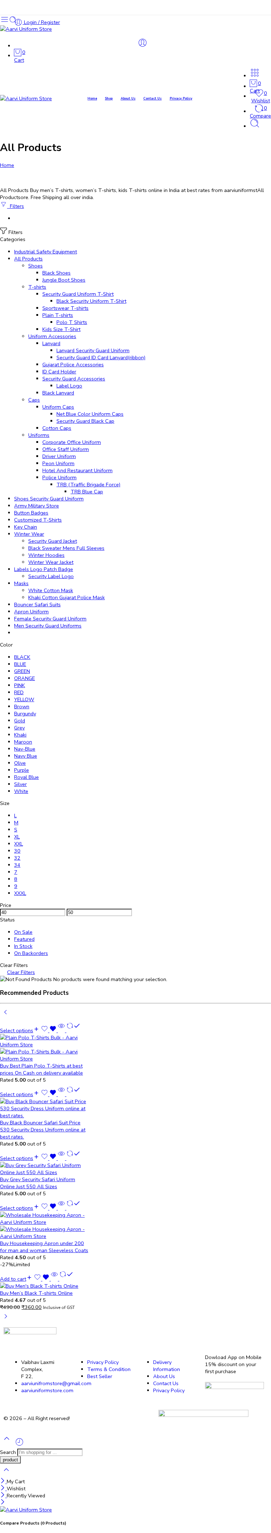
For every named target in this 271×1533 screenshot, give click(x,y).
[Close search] (6, 1474)
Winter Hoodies (46, 555)
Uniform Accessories (52, 336)
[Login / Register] (142, 43)
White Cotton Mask (50, 590)
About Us (128, 98)
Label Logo (69, 385)
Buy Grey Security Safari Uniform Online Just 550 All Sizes (37, 1183)
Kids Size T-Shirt (61, 329)
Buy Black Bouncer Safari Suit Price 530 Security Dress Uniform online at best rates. (42, 1129)
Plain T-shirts (57, 315)
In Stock (23, 946)
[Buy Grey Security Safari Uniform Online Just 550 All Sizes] (45, 1169)
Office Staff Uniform (65, 449)
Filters (15, 206)
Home (92, 98)
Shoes (35, 265)
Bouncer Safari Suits (37, 604)
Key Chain (25, 526)
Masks (21, 583)
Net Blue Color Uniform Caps (90, 413)
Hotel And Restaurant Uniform (77, 470)
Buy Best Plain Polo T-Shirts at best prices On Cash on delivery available (41, 1069)
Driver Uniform (59, 456)
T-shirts (37, 286)
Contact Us (152, 98)
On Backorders (31, 953)
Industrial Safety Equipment (45, 251)
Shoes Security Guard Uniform (49, 498)
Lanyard (51, 343)
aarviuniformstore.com (47, 1390)
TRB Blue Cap (87, 491)
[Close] (3, 1481)
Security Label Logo (51, 576)
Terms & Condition (109, 1369)
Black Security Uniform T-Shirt (91, 301)
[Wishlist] (49, 1030)
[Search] (255, 126)
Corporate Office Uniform (71, 442)
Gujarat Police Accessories (73, 364)
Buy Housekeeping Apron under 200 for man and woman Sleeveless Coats (44, 1247)
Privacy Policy (181, 98)
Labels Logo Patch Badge (43, 569)
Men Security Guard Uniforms (48, 625)
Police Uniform (59, 477)
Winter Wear (29, 533)
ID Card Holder (59, 371)
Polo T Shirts (71, 322)
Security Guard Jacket (52, 541)
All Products (28, 258)
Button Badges (31, 512)
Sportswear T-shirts (65, 308)
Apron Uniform (31, 611)
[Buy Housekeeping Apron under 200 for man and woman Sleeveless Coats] (45, 1226)
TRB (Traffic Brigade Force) (88, 484)
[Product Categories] (255, 75)
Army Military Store (36, 505)
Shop (109, 98)
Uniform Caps (58, 406)
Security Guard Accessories (73, 378)
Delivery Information (166, 1366)
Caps (34, 399)
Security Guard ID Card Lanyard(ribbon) (100, 357)
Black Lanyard (58, 392)
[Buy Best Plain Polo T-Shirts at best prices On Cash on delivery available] (45, 1048)
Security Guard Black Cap (85, 421)
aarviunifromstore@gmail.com (56, 1383)
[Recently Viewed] (19, 1444)
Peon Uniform (58, 463)
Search (8, 1452)
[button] (16, 1278)
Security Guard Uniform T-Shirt (78, 293)
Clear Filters (21, 972)
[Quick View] (61, 1030)
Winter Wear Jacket (50, 562)
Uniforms (38, 435)
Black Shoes (56, 272)
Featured (24, 939)
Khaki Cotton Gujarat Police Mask (66, 597)
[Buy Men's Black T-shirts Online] (45, 1285)
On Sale (23, 932)
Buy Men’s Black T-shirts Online (36, 1293)
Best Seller (99, 1376)
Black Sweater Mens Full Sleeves (66, 548)
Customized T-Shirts (38, 519)
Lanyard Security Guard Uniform (93, 350)
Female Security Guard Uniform (50, 618)
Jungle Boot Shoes (63, 279)
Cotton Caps (56, 428)
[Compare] (72, 1030)
